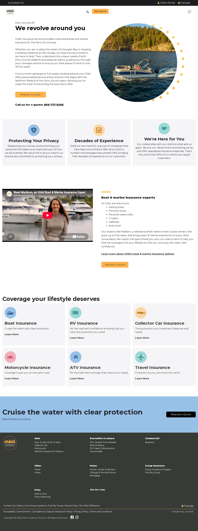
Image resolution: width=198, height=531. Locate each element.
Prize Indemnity (42, 497)
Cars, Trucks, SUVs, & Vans (47, 442)
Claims (20, 505)
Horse (37, 472)
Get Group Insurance (35, 505)
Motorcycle (40, 448)
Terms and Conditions (101, 511)
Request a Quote (30, 94)
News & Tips (71, 505)
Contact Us (17, 2)
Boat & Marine (97, 445)
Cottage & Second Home (103, 472)
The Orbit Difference (89, 505)
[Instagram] (76, 518)
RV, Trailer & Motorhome (102, 448)
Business (149, 442)
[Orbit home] (10, 12)
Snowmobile (96, 451)
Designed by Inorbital (182, 511)
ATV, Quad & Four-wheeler (103, 442)
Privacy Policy (81, 511)
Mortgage (95, 475)
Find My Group (152, 472)
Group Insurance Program (158, 469)
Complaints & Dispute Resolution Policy (52, 511)
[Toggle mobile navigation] (189, 11)
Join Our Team (97, 490)
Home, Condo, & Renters (102, 469)
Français (185, 2)
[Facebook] (72, 518)
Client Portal (167, 2)
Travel (37, 469)
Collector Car (40, 445)
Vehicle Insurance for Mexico (48, 451)
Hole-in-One (40, 494)
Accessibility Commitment (17, 511)
